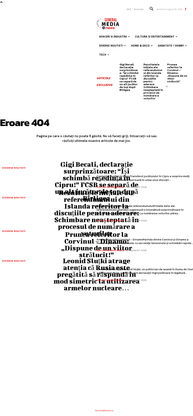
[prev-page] (166, 86)
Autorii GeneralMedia (110, 187)
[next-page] (167, 86)
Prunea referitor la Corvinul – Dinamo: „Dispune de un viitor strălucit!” (177, 72)
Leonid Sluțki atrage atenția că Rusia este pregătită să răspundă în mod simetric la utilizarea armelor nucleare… (97, 274)
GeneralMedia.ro (104, 410)
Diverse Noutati (14, 168)
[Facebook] (185, 9)
